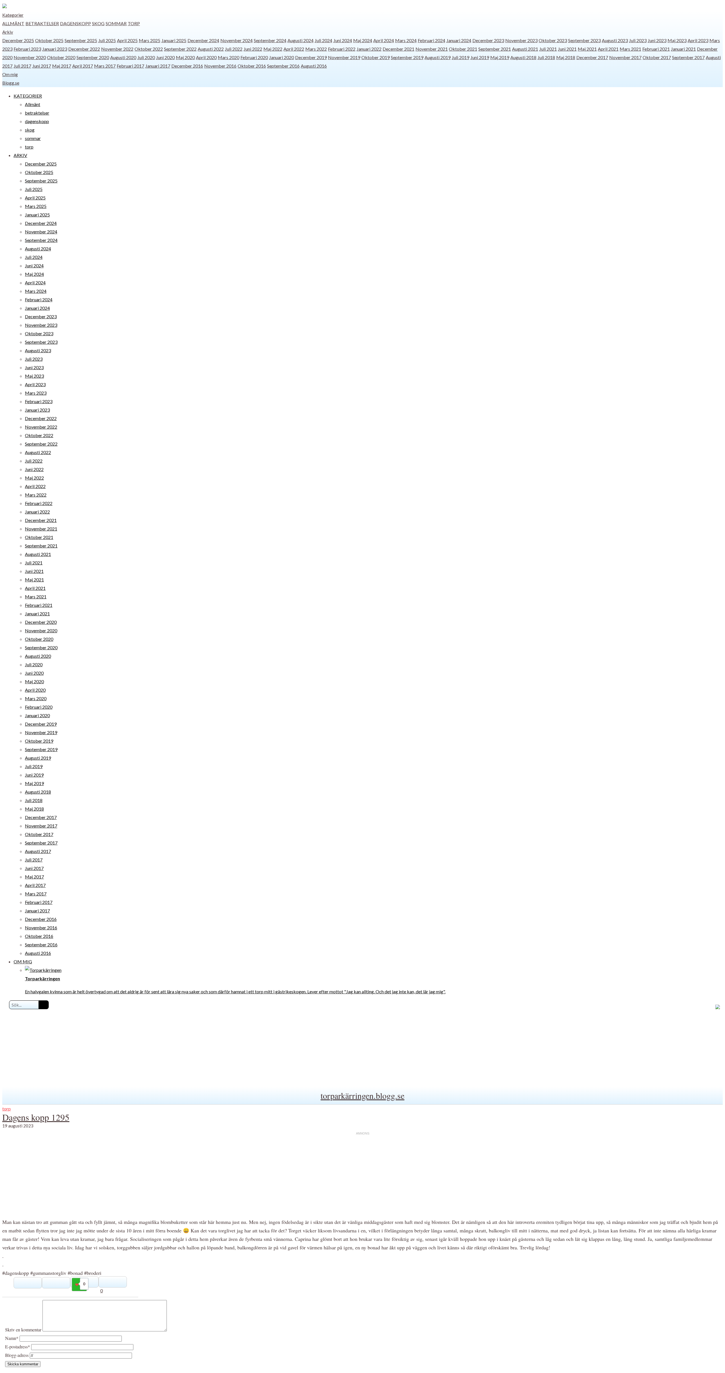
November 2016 (220, 65)
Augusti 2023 (615, 40)
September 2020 (92, 57)
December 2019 (311, 57)
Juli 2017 (22, 65)
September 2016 (283, 65)
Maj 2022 (272, 48)
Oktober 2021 (463, 48)
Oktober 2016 (252, 65)
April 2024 (383, 40)
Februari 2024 (431, 40)
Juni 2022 (253, 48)
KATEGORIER (28, 95)
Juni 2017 (41, 65)
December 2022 (84, 48)
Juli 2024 (323, 40)
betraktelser (42, 23)
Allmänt (13, 23)
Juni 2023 (657, 40)
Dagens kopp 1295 (35, 1117)
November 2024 (236, 40)
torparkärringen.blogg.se (362, 1095)
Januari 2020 (281, 57)
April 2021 (608, 48)
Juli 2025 (107, 40)
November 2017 (625, 57)
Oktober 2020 (61, 57)
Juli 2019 (460, 57)
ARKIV (20, 155)
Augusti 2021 (525, 48)
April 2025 (127, 40)
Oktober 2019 (375, 57)
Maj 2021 (587, 48)
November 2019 (344, 57)
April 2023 (698, 40)
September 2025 (81, 40)
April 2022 (293, 48)
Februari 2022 (341, 48)
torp (134, 23)
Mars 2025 (149, 40)
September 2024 (270, 40)
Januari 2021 (683, 48)
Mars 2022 (316, 48)
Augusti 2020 (123, 57)
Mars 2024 (406, 40)
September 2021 (494, 48)
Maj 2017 (61, 65)
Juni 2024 (342, 40)
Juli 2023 (638, 40)
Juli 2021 (548, 48)
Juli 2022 (233, 48)
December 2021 (398, 48)
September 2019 (407, 57)
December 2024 (203, 40)
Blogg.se (10, 82)
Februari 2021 (656, 48)
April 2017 (82, 65)
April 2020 (206, 57)
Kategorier (13, 15)
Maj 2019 (499, 57)
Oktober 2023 (553, 40)
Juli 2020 (146, 57)
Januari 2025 (173, 40)
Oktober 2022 (149, 48)
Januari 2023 (54, 48)
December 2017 (592, 57)
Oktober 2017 (657, 57)
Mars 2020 (228, 57)
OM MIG (23, 961)
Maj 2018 (565, 57)
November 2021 (431, 48)
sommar (116, 23)
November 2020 (30, 57)
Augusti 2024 (300, 40)
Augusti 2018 (523, 57)
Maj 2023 (677, 40)
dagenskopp (75, 23)
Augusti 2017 (38, 851)
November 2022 (117, 48)
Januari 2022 (369, 48)
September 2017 (688, 57)
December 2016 (187, 65)
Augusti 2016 (314, 65)
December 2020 (41, 622)
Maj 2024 (362, 40)
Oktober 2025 (49, 40)
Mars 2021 (630, 48)
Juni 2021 (567, 48)
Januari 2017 (157, 65)
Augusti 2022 (211, 48)
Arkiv (7, 32)
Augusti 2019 (438, 57)
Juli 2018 (546, 57)
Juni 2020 (165, 57)
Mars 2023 (35, 393)
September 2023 (584, 40)
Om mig (10, 74)
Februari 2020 (254, 57)
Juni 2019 (479, 57)
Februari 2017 (130, 65)
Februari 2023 (27, 48)
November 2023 (521, 40)
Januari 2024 (458, 40)
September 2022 (180, 48)
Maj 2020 (185, 57)
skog (98, 23)
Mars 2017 (105, 65)
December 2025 (18, 40)
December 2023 (488, 40)
